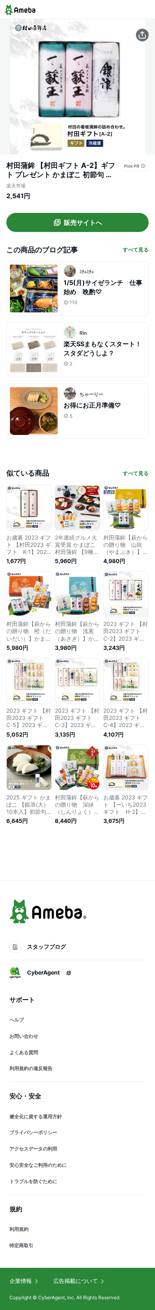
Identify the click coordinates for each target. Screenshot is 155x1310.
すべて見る (136, 249)
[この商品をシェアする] (142, 35)
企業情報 (21, 1280)
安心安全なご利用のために (38, 1165)
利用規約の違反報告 (31, 1068)
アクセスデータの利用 (33, 1149)
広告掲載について (75, 1280)
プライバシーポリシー (33, 1132)
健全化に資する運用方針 (36, 1116)
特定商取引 (21, 1245)
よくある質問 (24, 1052)
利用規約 (19, 1229)
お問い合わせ (24, 1036)
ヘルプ (17, 1020)
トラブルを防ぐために (33, 1181)
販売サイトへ (83, 222)
